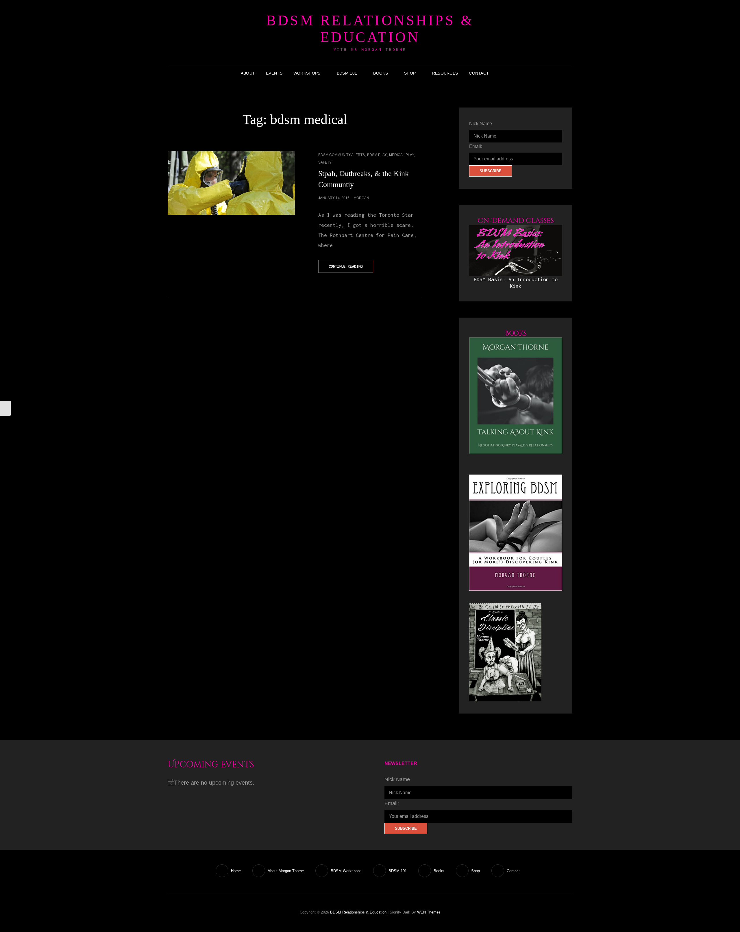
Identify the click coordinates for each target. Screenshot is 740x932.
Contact (479, 73)
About (248, 73)
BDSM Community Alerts (341, 155)
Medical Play (401, 155)
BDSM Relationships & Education (370, 28)
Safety (325, 162)
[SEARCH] (498, 73)
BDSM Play (377, 155)
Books (380, 73)
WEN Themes (429, 912)
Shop (410, 73)
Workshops (307, 73)
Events (274, 73)
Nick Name (480, 123)
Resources (445, 73)
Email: (475, 146)
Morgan (361, 198)
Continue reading (351, 268)
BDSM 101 (347, 73)
